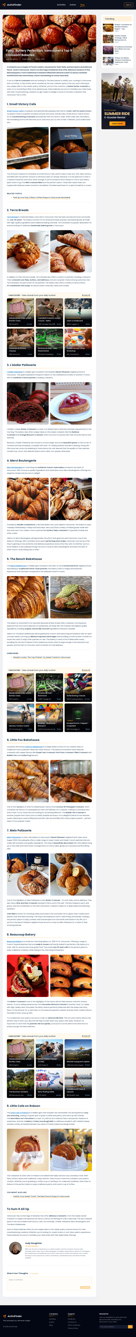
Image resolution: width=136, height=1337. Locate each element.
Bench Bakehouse (18, 566)
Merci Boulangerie (14, 467)
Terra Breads (12, 217)
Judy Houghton (33, 1243)
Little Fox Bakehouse (33, 747)
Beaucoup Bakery (14, 941)
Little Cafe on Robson (20, 1113)
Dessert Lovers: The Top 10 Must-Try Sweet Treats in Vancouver (42, 657)
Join (130, 1327)
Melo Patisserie (13, 837)
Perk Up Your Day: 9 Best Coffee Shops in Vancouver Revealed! (41, 197)
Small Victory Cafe (15, 111)
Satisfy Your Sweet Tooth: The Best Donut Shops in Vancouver (41, 1196)
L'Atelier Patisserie (14, 372)
